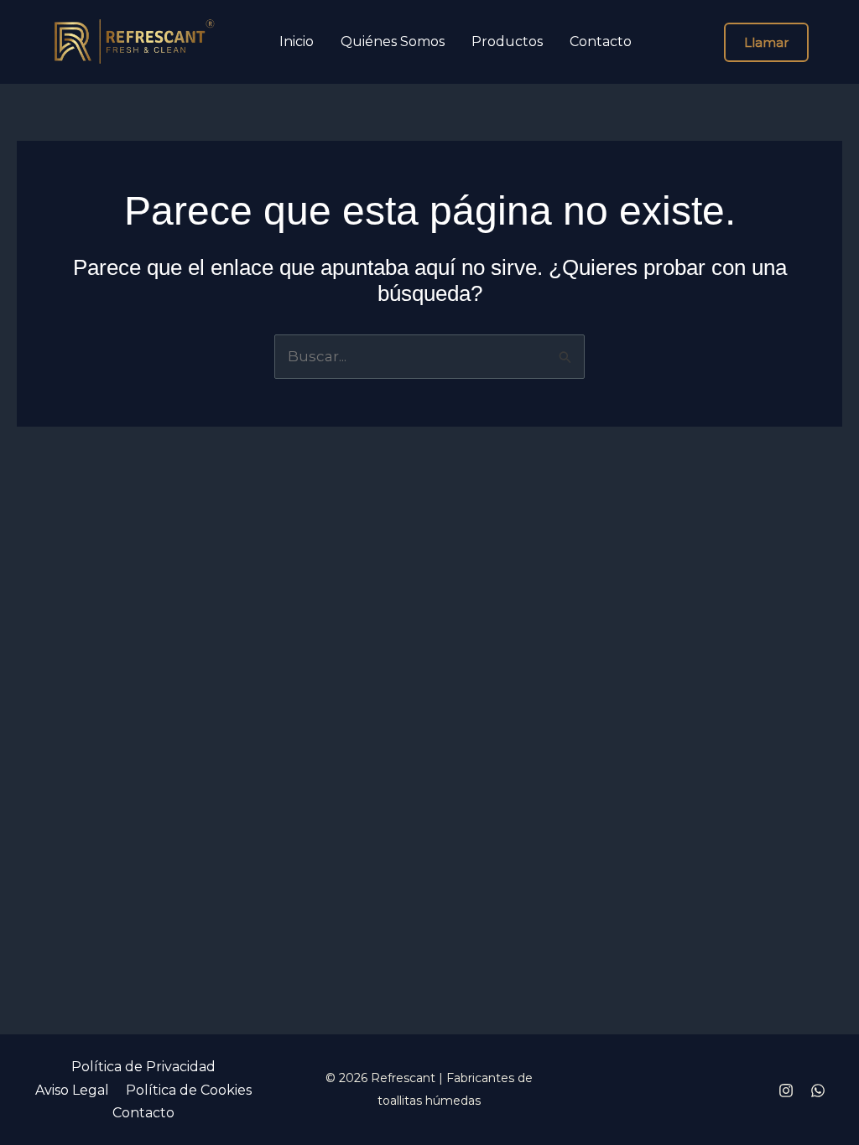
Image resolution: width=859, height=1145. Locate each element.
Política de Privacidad (143, 1067)
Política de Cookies (189, 1090)
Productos (507, 42)
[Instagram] (786, 1090)
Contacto (601, 42)
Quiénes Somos (393, 42)
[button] (766, 42)
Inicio (296, 42)
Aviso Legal (72, 1090)
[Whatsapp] (817, 1090)
